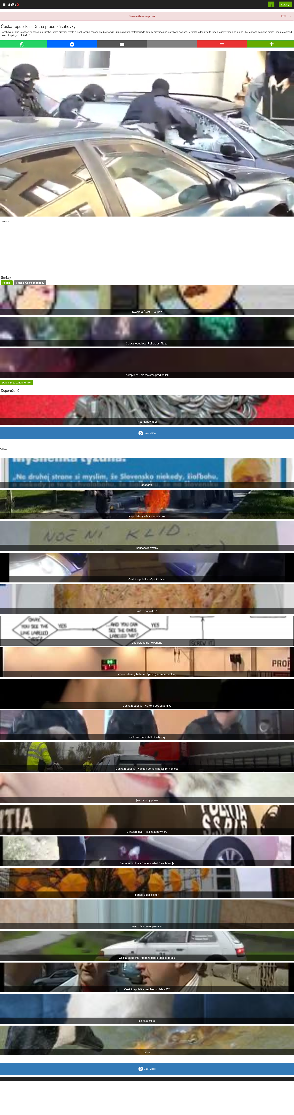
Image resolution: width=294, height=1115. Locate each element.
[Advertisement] (102, 246)
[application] (147, 134)
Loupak (13, 4)
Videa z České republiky (30, 282)
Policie (6, 282)
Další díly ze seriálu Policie (16, 382)
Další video (149, 433)
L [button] (271, 4)
